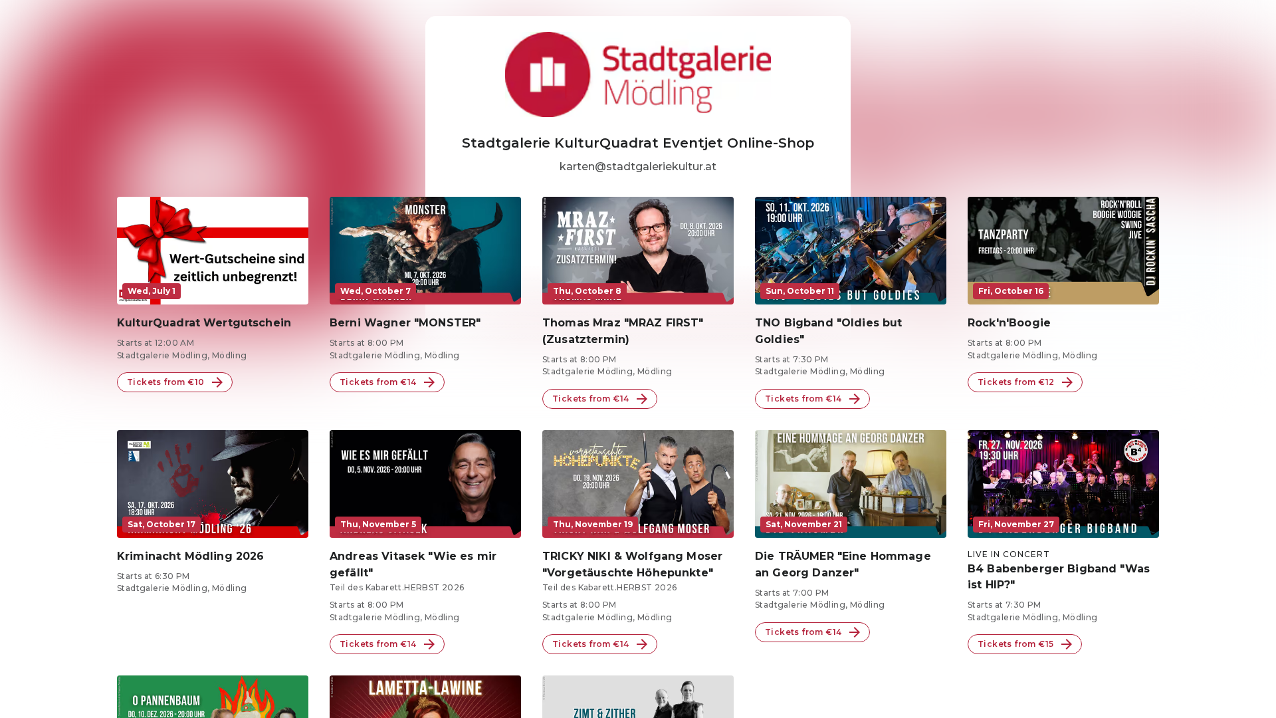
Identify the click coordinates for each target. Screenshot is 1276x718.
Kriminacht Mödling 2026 (190, 556)
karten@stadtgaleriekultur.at (638, 166)
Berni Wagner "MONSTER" (405, 322)
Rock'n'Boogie (1009, 322)
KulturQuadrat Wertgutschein (204, 322)
